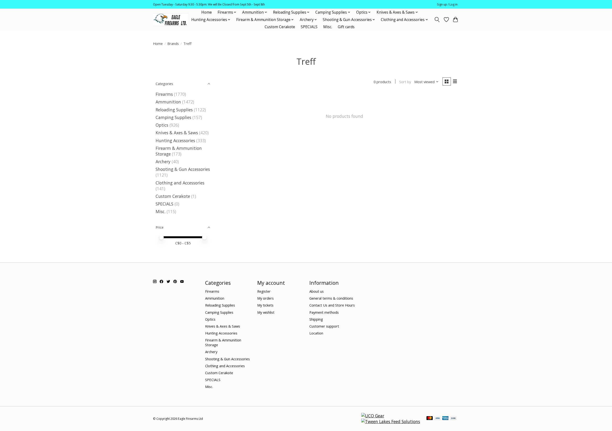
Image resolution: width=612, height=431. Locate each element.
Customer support (324, 326)
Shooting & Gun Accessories (183, 169)
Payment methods (324, 312)
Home (206, 12)
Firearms (164, 94)
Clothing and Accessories (180, 183)
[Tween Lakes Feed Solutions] (390, 421)
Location (316, 333)
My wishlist (265, 312)
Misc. (327, 26)
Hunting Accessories (175, 140)
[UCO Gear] (372, 416)
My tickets (265, 305)
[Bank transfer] (453, 418)
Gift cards (346, 26)
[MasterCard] (429, 418)
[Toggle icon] (437, 19)
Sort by (405, 81)
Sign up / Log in (447, 4)
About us (316, 291)
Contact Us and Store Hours (332, 305)
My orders (265, 298)
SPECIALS (309, 26)
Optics (162, 125)
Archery (163, 161)
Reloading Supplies (174, 110)
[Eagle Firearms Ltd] (170, 19)
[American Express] (445, 418)
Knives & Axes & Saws (177, 132)
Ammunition (168, 102)
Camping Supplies (173, 117)
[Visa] (437, 418)
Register (264, 291)
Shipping (316, 319)
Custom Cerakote (280, 26)
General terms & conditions (331, 298)
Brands (173, 43)
